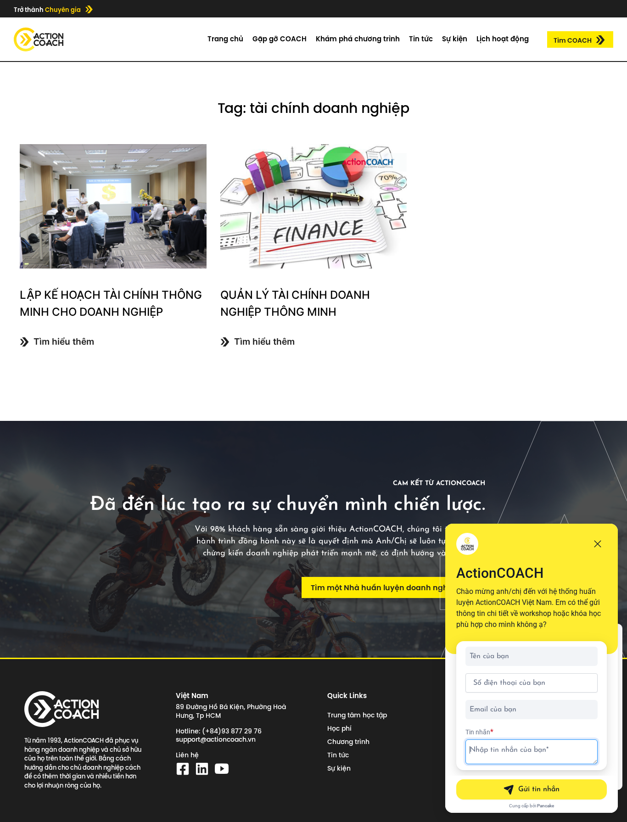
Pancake (545, 805)
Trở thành (47, 10)
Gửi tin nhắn (539, 789)
